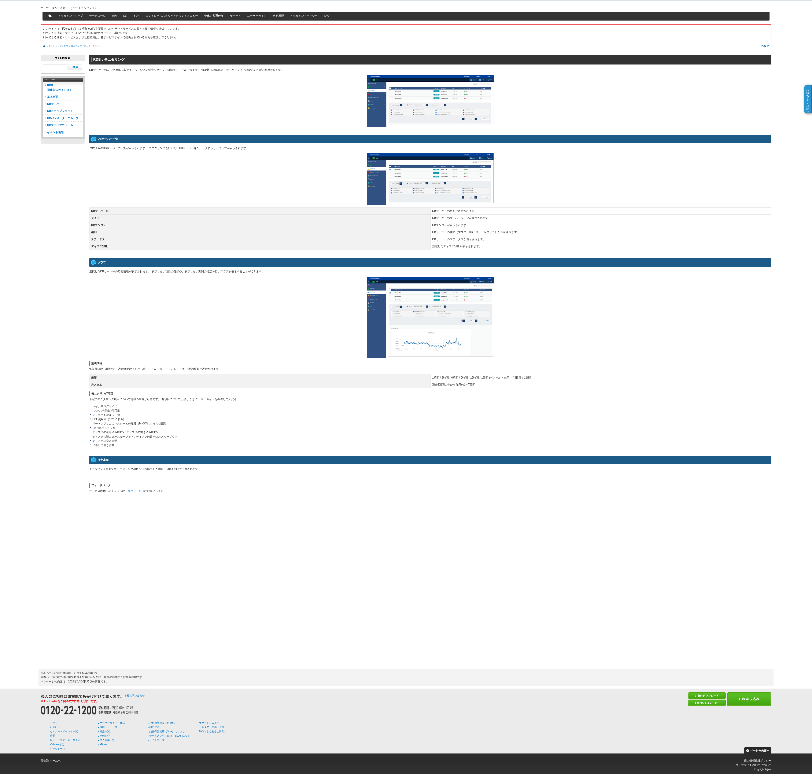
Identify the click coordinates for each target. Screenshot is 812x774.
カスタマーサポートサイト (214, 727)
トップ (54, 723)
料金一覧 (105, 731)
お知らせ (55, 727)
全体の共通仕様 (214, 15)
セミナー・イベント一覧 (64, 731)
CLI (125, 15)
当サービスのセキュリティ (65, 740)
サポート (235, 15)
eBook (103, 744)
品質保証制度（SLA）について (167, 731)
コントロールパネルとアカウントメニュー (172, 15)
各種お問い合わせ (134, 695)
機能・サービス (108, 727)
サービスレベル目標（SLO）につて (169, 735)
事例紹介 (105, 735)
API (114, 15)
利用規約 (154, 727)
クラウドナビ (57, 749)
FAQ (326, 15)
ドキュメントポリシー (304, 15)
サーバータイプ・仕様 (112, 723)
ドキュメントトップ (70, 15)
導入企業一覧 (107, 740)
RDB (66, 46)
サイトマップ (157, 740)
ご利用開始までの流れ (162, 723)
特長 (52, 735)
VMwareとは (57, 744)
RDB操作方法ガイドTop (59, 87)
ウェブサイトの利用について (753, 765)
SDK (136, 15)
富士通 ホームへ (51, 760)
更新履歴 (278, 15)
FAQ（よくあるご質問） (213, 731)
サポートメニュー (209, 723)
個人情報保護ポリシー (757, 760)
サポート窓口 (136, 491)
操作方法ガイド (78, 46)
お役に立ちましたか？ (807, 98)
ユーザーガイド (256, 15)
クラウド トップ (54, 46)
